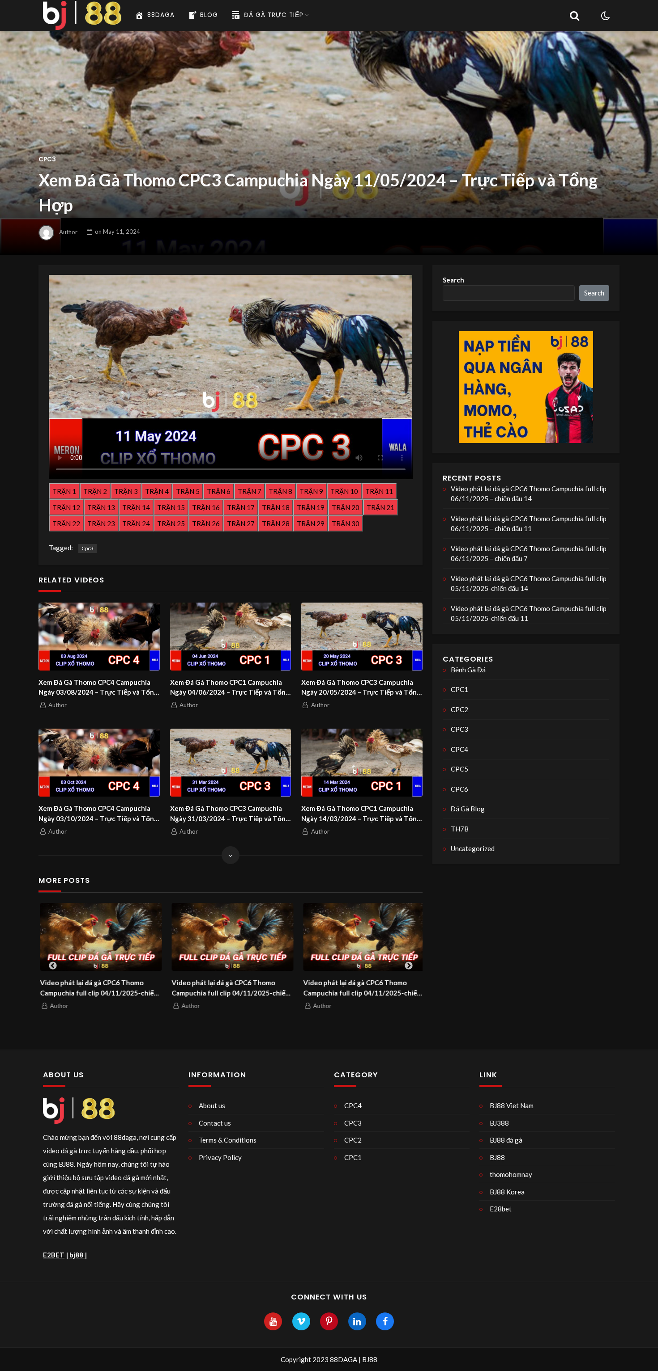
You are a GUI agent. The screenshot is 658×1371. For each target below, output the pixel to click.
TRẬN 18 (276, 507)
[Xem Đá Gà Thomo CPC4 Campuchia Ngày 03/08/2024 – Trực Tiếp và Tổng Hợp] (99, 637)
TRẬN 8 (280, 491)
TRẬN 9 (311, 491)
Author (68, 231)
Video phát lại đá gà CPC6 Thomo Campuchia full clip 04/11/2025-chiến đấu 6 (360, 988)
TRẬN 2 (95, 491)
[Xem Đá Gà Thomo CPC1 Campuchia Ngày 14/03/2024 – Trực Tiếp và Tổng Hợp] (362, 763)
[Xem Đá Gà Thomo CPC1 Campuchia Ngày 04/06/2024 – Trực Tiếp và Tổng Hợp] (230, 637)
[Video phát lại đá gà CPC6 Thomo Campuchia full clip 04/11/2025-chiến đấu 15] (99, 937)
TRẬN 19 (311, 507)
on (117, 231)
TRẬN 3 (126, 491)
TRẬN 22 (66, 523)
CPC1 (459, 689)
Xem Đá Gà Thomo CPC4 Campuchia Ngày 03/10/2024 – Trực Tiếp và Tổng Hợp (98, 813)
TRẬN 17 (241, 507)
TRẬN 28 (276, 523)
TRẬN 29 (311, 523)
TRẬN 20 (345, 507)
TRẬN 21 (380, 507)
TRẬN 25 (171, 523)
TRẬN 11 (379, 491)
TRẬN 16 (206, 507)
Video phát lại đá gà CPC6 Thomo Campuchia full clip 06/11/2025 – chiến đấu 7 (529, 553)
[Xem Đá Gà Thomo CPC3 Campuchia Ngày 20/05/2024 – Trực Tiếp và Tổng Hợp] (362, 637)
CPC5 (459, 769)
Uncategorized (473, 848)
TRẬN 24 (136, 523)
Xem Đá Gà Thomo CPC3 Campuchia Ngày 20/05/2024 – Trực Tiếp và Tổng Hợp (361, 687)
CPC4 (459, 749)
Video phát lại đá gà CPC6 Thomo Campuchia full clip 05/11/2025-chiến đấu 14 (529, 583)
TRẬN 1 (64, 491)
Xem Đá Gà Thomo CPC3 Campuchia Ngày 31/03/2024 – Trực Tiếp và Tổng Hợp (230, 813)
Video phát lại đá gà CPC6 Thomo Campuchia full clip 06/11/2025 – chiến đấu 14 (529, 494)
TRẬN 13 (101, 507)
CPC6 (459, 789)
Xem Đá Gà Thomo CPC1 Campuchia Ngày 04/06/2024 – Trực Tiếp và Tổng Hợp (230, 687)
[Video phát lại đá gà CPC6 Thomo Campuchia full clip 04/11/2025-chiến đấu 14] (231, 937)
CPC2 (459, 709)
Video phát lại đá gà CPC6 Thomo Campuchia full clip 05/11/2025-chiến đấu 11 (529, 613)
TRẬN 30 (345, 523)
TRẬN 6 (219, 491)
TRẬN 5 (188, 491)
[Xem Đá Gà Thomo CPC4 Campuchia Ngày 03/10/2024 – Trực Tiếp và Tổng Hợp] (99, 763)
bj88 (77, 1255)
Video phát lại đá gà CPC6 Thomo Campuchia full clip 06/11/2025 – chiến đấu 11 (529, 524)
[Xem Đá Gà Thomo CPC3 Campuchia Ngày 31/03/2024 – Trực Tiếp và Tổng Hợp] (230, 763)
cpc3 (87, 548)
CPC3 (47, 159)
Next (408, 966)
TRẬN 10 (344, 491)
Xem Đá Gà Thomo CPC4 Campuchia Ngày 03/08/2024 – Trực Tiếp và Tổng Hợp (98, 687)
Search (453, 280)
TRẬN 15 (171, 507)
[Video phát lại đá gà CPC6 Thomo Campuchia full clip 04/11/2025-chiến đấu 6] (362, 937)
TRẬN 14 (136, 507)
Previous (52, 966)
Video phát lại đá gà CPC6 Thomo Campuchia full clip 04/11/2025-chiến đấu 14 (229, 988)
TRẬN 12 (66, 507)
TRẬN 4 (157, 491)
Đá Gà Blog (468, 809)
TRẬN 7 (249, 491)
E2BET (53, 1255)
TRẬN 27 (241, 523)
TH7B (460, 829)
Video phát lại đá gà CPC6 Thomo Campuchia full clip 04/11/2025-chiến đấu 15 (97, 988)
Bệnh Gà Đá (468, 670)
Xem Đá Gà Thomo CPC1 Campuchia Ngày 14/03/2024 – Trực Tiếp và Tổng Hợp (361, 813)
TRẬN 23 (101, 523)
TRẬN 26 (206, 523)
